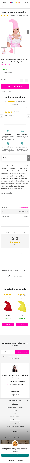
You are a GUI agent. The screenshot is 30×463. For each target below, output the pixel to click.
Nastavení (11, 460)
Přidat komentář (15, 276)
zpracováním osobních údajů (19, 357)
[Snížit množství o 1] (21, 80)
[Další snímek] (28, 32)
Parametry (17, 158)
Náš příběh (15, 404)
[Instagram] (17, 395)
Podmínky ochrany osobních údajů (15, 426)
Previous (1, 116)
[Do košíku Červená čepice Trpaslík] (8, 324)
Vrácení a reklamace (15, 420)
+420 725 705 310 (16, 384)
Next (28, 116)
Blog (15, 413)
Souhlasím (15, 455)
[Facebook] (13, 395)
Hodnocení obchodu (15, 97)
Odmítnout (20, 460)
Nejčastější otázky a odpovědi (15, 407)
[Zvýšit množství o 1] (26, 80)
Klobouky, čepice (23, 207)
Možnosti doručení (8, 72)
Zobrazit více (15, 104)
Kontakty (15, 410)
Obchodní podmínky (15, 423)
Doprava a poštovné (15, 417)
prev (1, 307)
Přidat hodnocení (15, 253)
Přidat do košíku (15, 86)
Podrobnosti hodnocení (22, 15)
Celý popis (5, 64)
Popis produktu (7, 158)
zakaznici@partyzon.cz (16, 381)
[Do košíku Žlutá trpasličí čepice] (22, 324)
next (28, 307)
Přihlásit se (22, 352)
